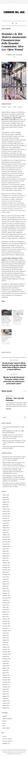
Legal (4, 723)
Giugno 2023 (6, 581)
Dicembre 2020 (6, 651)
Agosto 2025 (6, 523)
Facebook (4, 107)
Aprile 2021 (6, 642)
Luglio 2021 (6, 635)
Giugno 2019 (6, 694)
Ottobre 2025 (6, 518)
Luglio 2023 (6, 579)
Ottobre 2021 (6, 628)
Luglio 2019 (6, 691)
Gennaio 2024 (6, 565)
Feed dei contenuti (7, 738)
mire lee (9, 352)
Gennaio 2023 (6, 593)
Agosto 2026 (6, 495)
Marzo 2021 (6, 644)
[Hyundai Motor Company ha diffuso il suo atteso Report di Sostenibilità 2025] (18, 312)
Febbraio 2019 (6, 701)
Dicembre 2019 (6, 679)
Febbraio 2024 (6, 563)
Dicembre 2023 (6, 567)
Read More (4, 408)
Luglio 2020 (6, 663)
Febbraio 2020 (6, 675)
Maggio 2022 (6, 612)
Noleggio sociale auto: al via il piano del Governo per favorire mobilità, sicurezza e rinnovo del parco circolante (13, 436)
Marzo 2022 (6, 616)
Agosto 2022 (6, 605)
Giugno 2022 (6, 609)
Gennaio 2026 (6, 511)
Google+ (9, 107)
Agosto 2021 (6, 633)
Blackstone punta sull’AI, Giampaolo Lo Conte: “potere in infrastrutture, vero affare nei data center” (14, 442)
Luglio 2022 (6, 607)
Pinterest (20, 107)
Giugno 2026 (6, 499)
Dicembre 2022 (6, 595)
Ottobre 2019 (6, 684)
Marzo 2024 (6, 560)
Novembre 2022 (6, 598)
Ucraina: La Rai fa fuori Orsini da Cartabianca (14, 466)
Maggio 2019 (6, 696)
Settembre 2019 (6, 687)
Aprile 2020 (6, 670)
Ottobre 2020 (6, 656)
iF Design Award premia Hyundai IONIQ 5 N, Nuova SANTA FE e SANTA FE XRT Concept (6, 319)
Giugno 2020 (6, 665)
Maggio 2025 (6, 530)
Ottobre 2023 (6, 572)
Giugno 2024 (6, 553)
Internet (4, 721)
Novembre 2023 (6, 570)
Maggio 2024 (6, 556)
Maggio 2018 (6, 708)
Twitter (15, 107)
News (4, 725)
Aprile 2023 (6, 586)
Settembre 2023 (6, 574)
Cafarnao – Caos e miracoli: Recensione (11, 399)
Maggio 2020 (6, 668)
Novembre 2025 (6, 516)
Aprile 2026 (6, 504)
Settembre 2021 (6, 630)
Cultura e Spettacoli (7, 718)
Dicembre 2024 (6, 539)
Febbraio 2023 (6, 591)
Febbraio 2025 (6, 534)
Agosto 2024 (6, 548)
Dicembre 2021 (6, 623)
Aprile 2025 (6, 532)
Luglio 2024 (6, 551)
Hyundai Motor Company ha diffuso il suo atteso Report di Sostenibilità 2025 (18, 318)
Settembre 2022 (6, 602)
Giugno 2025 (6, 527)
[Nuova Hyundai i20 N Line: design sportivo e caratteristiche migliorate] (7, 332)
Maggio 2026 (6, 502)
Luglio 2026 (6, 497)
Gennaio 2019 (6, 703)
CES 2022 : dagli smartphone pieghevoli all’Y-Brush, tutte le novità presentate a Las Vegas (13, 471)
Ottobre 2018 (6, 705)
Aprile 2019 (6, 698)
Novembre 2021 (6, 626)
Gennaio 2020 (6, 677)
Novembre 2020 (6, 654)
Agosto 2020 (6, 661)
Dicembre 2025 (6, 513)
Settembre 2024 (6, 546)
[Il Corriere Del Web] (14, 12)
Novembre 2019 (6, 682)
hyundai (4, 352)
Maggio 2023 (6, 584)
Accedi (4, 736)
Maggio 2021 (6, 640)
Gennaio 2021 (6, 649)
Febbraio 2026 (6, 509)
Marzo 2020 (6, 672)
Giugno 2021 (6, 637)
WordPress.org (6, 743)
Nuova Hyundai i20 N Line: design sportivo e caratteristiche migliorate (7, 338)
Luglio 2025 (6, 525)
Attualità (5, 716)
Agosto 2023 (6, 577)
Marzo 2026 (6, 506)
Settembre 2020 (6, 658)
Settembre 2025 (6, 520)
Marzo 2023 (6, 588)
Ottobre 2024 (6, 544)
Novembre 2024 (6, 541)
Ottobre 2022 (6, 600)
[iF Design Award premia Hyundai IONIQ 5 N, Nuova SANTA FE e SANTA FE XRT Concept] (7, 312)
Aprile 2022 (6, 614)
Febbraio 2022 (6, 619)
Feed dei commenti (7, 741)
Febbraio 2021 (6, 647)
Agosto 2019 (6, 689)
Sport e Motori (6, 28)
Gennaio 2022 (6, 621)
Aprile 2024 (6, 558)
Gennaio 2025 (6, 537)
